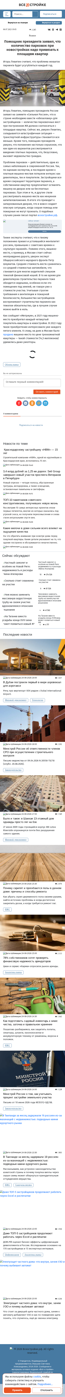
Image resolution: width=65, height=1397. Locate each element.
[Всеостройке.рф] (32, 4)
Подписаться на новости (31, 425)
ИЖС (7, 909)
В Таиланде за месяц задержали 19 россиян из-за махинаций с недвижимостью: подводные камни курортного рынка (30, 1160)
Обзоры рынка (12, 364)
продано (8, 334)
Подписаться (50, 14)
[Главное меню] (7, 14)
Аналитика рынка (13, 972)
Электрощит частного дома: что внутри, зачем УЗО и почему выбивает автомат (32, 1305)
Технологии (37, 700)
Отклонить (46, 1390)
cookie (37, 1376)
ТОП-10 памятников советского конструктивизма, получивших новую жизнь (30, 501)
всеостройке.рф (47, 215)
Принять (17, 1390)
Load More (32, 1330)
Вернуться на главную (18, 23)
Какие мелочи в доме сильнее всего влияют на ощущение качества (32, 530)
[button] (45, 403)
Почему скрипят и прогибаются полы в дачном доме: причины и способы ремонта (32, 890)
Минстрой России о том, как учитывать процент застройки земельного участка (27, 1095)
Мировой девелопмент (16, 700)
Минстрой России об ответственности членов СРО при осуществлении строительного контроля (31, 752)
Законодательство (13, 770)
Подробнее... (45, 1384)
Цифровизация (12, 1254)
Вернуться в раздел (51, 23)
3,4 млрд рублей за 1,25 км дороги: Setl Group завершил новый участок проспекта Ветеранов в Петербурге (32, 475)
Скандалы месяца (23, 1185)
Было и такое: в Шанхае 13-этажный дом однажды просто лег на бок (28, 820)
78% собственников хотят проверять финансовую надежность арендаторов (27, 959)
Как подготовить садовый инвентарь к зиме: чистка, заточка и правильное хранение (30, 1022)
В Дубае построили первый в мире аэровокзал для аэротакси (32, 684)
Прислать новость (31, 432)
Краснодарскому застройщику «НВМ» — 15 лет (30, 451)
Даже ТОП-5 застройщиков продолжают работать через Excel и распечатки (28, 1235)
